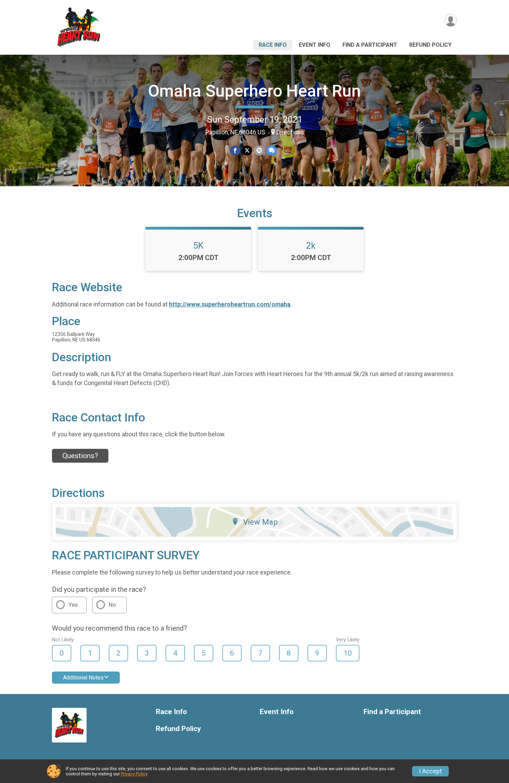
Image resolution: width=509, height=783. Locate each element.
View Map (260, 521)
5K (198, 245)
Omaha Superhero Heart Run (254, 91)
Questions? (80, 456)
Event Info (314, 45)
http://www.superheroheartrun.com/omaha (229, 304)
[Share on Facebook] (235, 150)
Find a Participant (369, 45)
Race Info (273, 45)
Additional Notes (83, 677)
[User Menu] (450, 20)
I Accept (430, 771)
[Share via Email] (259, 150)
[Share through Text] (271, 150)
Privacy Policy (134, 773)
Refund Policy (430, 45)
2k (310, 245)
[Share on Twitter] (247, 150)
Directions (290, 132)
